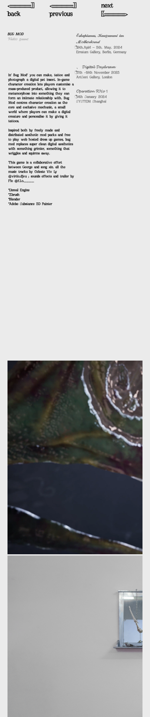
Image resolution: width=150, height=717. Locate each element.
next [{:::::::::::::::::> (114, 10)
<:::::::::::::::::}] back (21, 10)
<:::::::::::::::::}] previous (63, 10)
